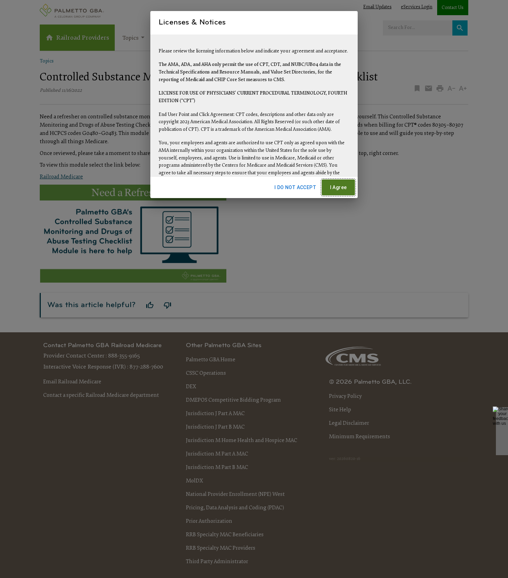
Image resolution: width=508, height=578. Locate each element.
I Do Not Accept (295, 187)
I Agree (338, 187)
